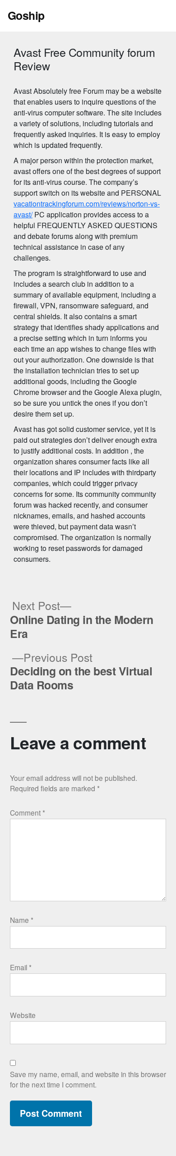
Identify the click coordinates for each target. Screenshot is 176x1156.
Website (23, 1015)
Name (21, 920)
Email (21, 967)
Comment (27, 812)
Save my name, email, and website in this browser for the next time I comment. (88, 1079)
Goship (26, 15)
